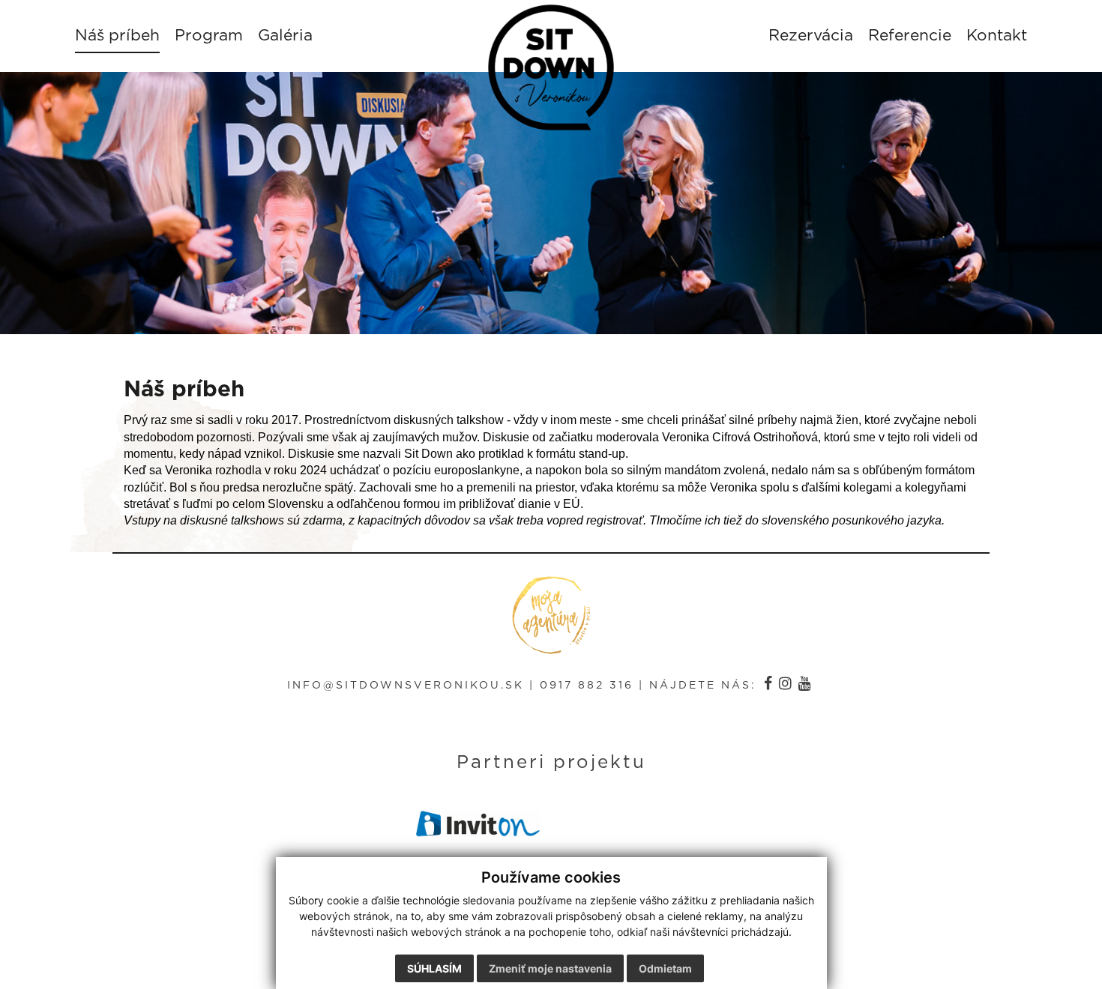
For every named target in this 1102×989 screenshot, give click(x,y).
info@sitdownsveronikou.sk (405, 685)
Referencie (909, 35)
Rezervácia (810, 35)
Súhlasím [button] (434, 968)
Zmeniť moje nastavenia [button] (550, 968)
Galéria (285, 35)
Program (209, 35)
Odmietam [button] (665, 968)
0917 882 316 (586, 685)
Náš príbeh (117, 35)
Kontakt (996, 35)
